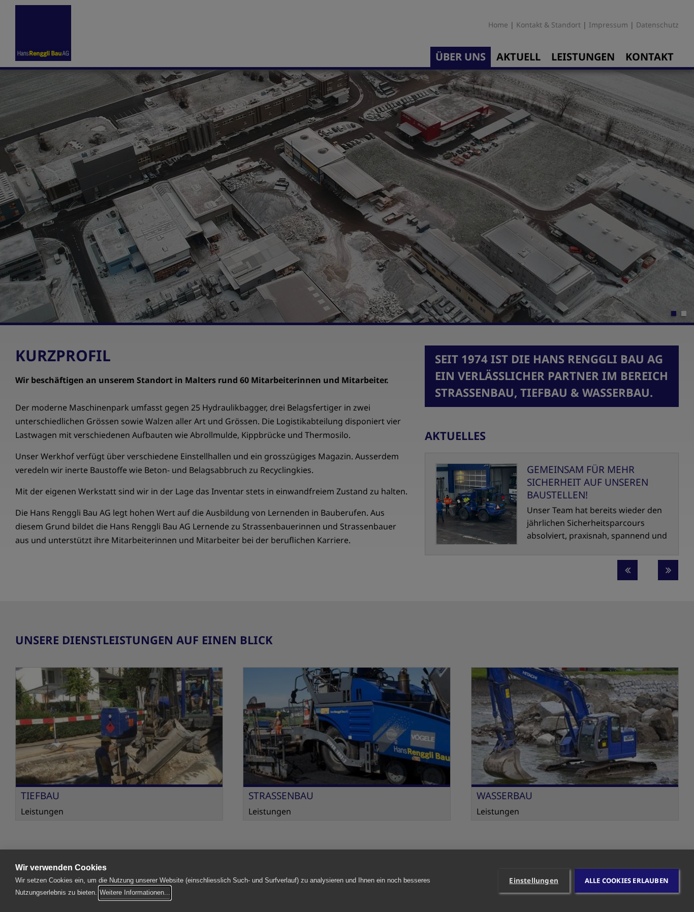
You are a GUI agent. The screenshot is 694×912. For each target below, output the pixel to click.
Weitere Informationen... (135, 892)
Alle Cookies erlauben (627, 880)
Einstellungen (533, 880)
